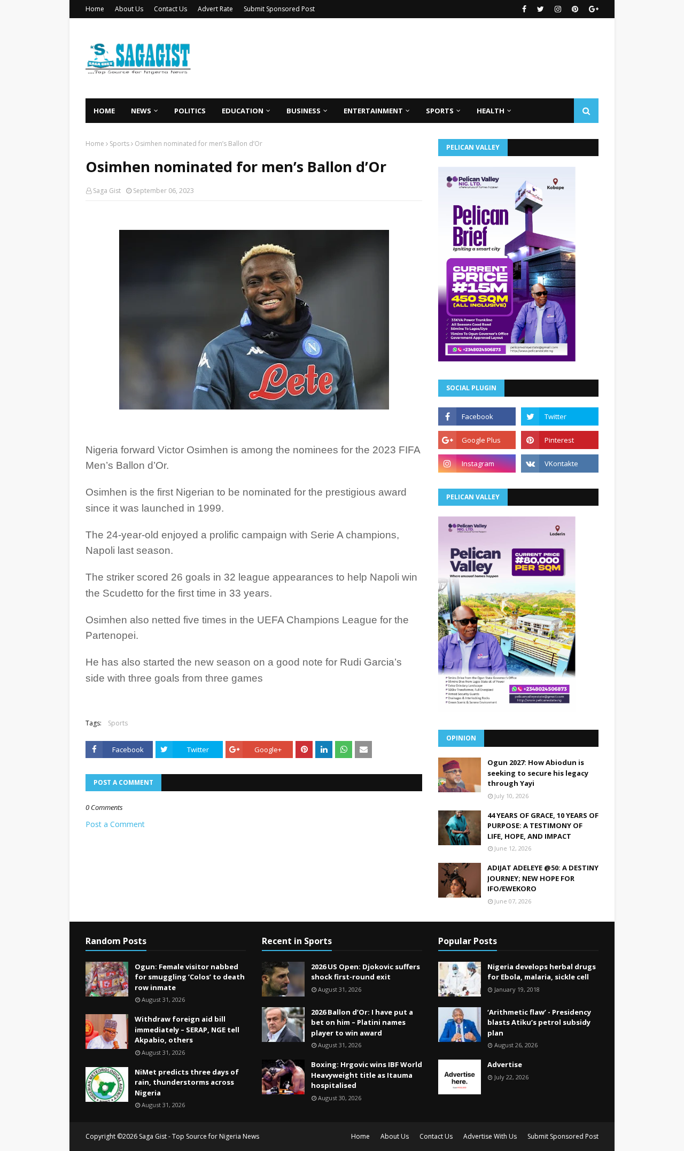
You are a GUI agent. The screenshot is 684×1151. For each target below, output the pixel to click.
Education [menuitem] (242, 110)
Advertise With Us (490, 1136)
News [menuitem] (141, 110)
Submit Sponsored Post (279, 8)
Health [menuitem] (490, 110)
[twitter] (540, 9)
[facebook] (524, 9)
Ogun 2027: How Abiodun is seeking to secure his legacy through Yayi (537, 773)
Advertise (504, 1064)
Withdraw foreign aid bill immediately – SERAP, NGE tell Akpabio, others (187, 1029)
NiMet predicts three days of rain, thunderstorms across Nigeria (187, 1082)
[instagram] (558, 9)
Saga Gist (107, 190)
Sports (119, 143)
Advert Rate (215, 8)
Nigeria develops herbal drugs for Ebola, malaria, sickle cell (541, 972)
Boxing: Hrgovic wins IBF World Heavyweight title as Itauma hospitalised (366, 1075)
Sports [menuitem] (440, 110)
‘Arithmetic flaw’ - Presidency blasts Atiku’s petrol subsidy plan (539, 1022)
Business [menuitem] (303, 110)
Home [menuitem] (104, 110)
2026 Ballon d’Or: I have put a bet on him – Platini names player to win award (362, 1022)
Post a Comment (115, 824)
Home (95, 8)
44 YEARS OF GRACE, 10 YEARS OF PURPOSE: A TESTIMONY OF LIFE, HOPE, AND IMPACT (542, 825)
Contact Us (170, 8)
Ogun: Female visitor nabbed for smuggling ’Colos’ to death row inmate (190, 977)
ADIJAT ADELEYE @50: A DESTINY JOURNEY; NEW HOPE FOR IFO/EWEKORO (542, 878)
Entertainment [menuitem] (373, 110)
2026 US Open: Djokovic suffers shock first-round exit (365, 972)
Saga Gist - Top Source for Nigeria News (199, 1136)
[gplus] (592, 9)
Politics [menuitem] (190, 110)
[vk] (559, 463)
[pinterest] (575, 9)
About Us (129, 8)
